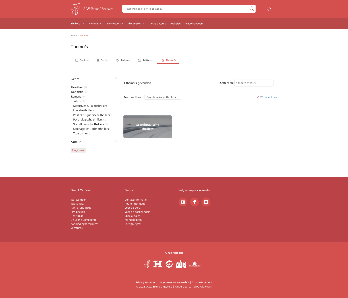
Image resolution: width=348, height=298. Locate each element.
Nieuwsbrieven (194, 23)
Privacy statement (146, 282)
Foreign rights (133, 224)
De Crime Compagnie (83, 219)
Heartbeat (77, 215)
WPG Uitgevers (203, 286)
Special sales (132, 215)
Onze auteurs (158, 23)
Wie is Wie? (77, 203)
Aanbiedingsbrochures (84, 224)
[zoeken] (252, 9)
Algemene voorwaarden (174, 282)
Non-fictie (113, 23)
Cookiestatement (202, 282)
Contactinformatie (136, 199)
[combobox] (254, 83)
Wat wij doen (78, 199)
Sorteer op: (227, 82)
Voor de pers (132, 207)
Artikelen (175, 23)
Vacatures (77, 228)
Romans (93, 23)
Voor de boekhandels (137, 212)
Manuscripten (133, 219)
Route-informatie (135, 203)
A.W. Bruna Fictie (81, 207)
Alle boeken (134, 23)
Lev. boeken (78, 212)
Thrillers (75, 23)
